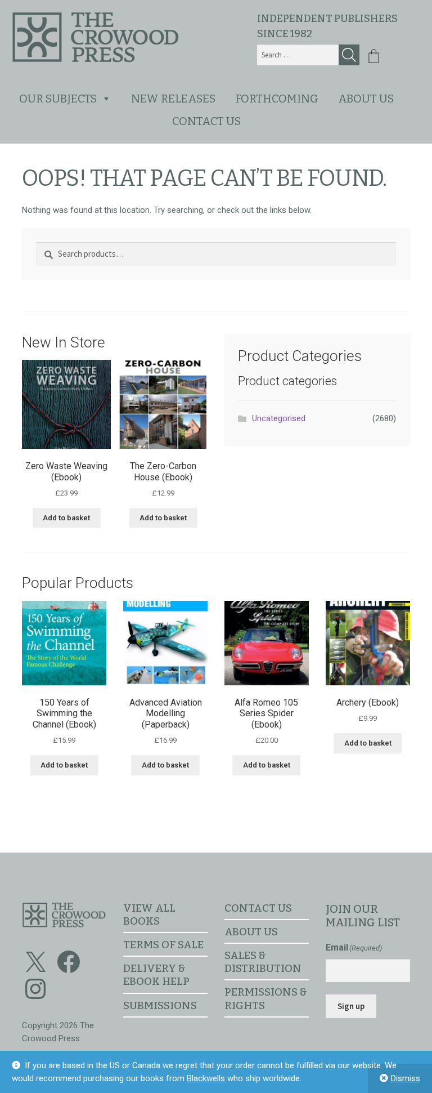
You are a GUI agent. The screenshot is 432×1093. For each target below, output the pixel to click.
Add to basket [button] (66, 518)
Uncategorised (278, 418)
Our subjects (58, 98)
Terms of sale (163, 944)
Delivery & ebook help (156, 975)
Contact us (206, 121)
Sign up (351, 1006)
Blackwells (206, 1078)
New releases (173, 98)
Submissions (160, 1005)
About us (366, 98)
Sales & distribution (263, 962)
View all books (149, 914)
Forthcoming (276, 98)
